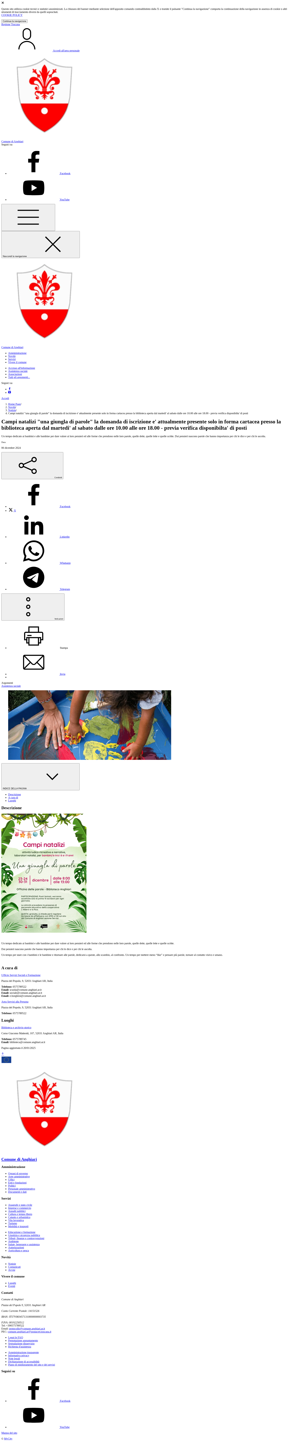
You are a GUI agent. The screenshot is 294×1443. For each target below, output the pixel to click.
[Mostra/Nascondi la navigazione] (28, 217)
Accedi (5, 398)
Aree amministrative (19, 1176)
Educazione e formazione (21, 1232)
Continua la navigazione (14, 21)
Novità (11, 407)
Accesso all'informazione (21, 368)
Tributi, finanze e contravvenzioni (26, 1238)
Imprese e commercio (19, 1208)
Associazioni (15, 374)
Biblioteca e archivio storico (16, 1027)
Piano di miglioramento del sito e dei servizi (31, 1364)
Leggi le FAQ (15, 1337)
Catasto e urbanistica (19, 1217)
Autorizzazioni (16, 1247)
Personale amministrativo (21, 1188)
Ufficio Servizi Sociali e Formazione (20, 975)
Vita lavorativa (16, 1220)
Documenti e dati (17, 1191)
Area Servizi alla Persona (14, 1001)
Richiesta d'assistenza (19, 1346)
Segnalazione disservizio (21, 1343)
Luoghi (12, 1283)
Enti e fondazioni (17, 1182)
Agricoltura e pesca (18, 1250)
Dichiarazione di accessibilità (23, 1361)
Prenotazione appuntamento (23, 1340)
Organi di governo (18, 1173)
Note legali (14, 1358)
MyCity (8, 1438)
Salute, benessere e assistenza (24, 1244)
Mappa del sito (9, 1432)
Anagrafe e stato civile (20, 1204)
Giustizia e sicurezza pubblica (24, 1235)
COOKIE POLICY (12, 15)
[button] (17, 353)
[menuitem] (39, 506)
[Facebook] (9, 389)
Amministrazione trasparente (23, 1352)
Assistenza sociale (18, 371)
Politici (12, 1185)
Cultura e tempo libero (20, 1214)
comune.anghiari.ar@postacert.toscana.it (29, 1331)
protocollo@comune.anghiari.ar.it (27, 1328)
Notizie (12, 410)
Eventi (11, 1286)
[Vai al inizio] (2, 1054)
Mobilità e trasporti (18, 1226)
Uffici (11, 1179)
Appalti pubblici (17, 1211)
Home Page (14, 404)
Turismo (12, 1223)
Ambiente (13, 1241)
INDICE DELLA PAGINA (15, 788)
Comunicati (14, 1266)
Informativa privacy (18, 1355)
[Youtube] (9, 392)
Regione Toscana (10, 24)
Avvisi (11, 1269)
